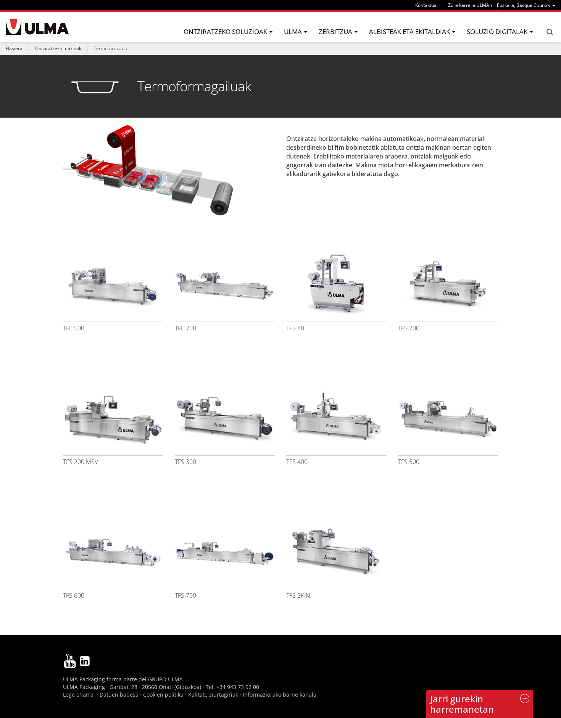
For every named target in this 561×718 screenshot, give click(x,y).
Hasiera (14, 48)
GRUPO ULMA (165, 679)
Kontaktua (426, 5)
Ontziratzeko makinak (58, 48)
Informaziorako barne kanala (279, 694)
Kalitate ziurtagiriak (213, 694)
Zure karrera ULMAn (470, 5)
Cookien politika (163, 694)
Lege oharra (78, 694)
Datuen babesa (119, 694)
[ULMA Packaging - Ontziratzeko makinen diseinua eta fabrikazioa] (37, 27)
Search (549, 32)
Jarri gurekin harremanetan (462, 703)
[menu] (526, 5)
